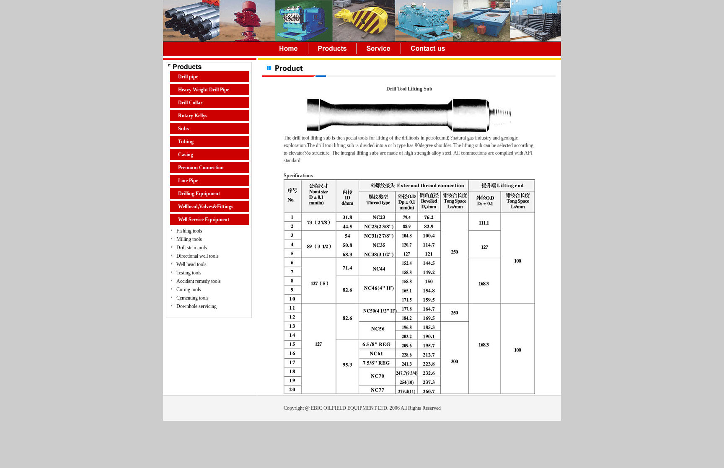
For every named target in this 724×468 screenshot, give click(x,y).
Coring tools (188, 289)
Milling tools (189, 239)
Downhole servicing (196, 306)
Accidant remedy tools (198, 281)
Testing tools (189, 273)
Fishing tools (189, 231)
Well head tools (191, 264)
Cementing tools (192, 298)
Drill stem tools (191, 248)
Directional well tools (197, 256)
